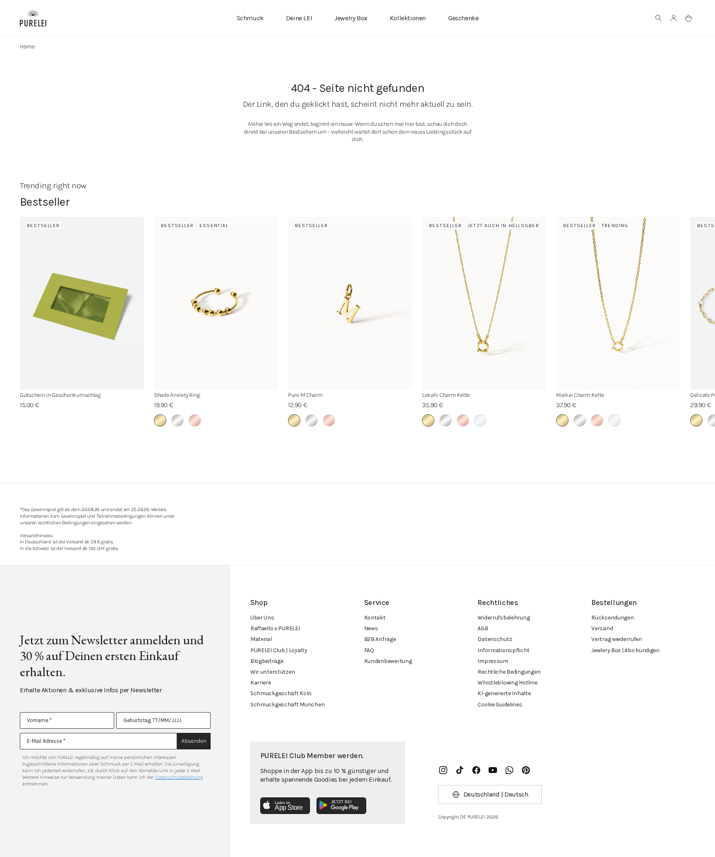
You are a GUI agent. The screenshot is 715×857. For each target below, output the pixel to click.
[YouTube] (493, 770)
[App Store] (285, 805)
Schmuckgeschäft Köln (281, 693)
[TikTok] (460, 770)
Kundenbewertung (388, 661)
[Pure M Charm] (350, 303)
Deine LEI (299, 18)
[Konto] (673, 18)
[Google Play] (341, 805)
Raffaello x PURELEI (275, 628)
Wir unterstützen (272, 671)
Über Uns (262, 617)
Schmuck (250, 18)
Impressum (492, 661)
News (371, 628)
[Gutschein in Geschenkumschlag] (82, 303)
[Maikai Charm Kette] (618, 303)
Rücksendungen (612, 617)
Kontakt (375, 617)
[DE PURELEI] (33, 18)
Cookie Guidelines (499, 704)
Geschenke (463, 18)
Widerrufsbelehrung (503, 617)
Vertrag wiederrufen (616, 639)
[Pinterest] (526, 770)
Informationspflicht (503, 650)
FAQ (369, 650)
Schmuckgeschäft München (287, 704)
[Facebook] (476, 770)
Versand (602, 628)
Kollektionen (408, 18)
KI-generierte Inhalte (503, 693)
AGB (482, 628)
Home (27, 46)
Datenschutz (494, 639)
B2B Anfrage (380, 639)
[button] (658, 18)
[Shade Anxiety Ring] (216, 303)
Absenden (193, 740)
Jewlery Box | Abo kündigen (625, 650)
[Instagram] (443, 770)
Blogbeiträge (266, 661)
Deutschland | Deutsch (495, 794)
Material (261, 639)
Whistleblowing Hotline (507, 682)
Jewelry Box (350, 18)
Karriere (260, 682)
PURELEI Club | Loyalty (278, 650)
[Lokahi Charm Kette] (484, 303)
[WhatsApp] (509, 770)
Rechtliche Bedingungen (508, 671)
